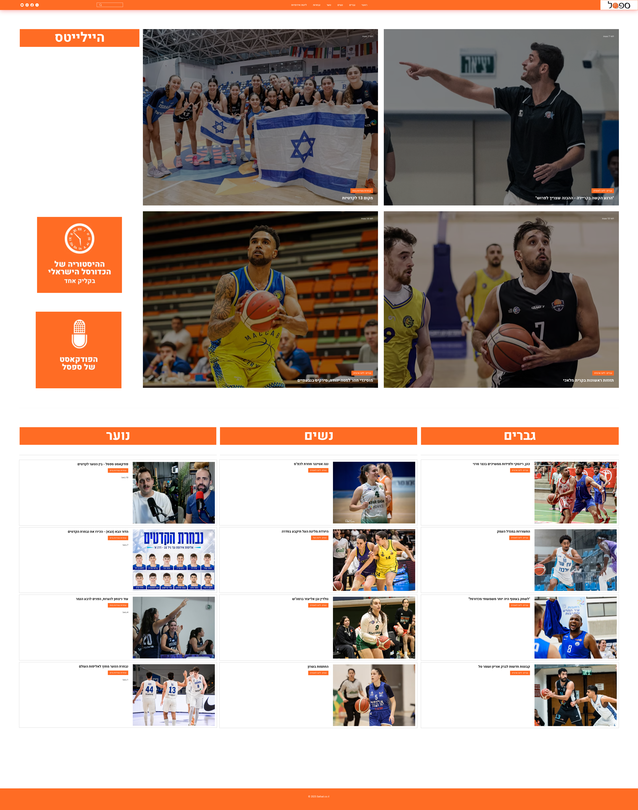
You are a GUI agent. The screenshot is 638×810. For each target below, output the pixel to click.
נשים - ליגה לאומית (318, 470)
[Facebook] (32, 5)
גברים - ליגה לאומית (602, 190)
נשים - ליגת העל (319, 537)
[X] (37, 5)
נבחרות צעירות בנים (118, 470)
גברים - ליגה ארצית (603, 373)
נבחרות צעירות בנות (361, 190)
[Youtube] (22, 5)
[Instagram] (27, 5)
